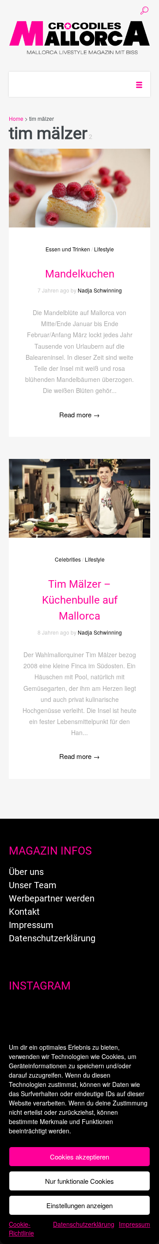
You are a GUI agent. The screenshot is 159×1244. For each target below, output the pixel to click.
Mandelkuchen (79, 274)
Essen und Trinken (67, 249)
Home (16, 118)
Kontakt (24, 911)
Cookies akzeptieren (79, 1156)
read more (79, 179)
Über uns (26, 872)
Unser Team (33, 885)
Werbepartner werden (52, 898)
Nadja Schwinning (100, 290)
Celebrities (68, 559)
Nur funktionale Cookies (79, 1181)
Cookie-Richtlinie (21, 1228)
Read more (79, 414)
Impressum (134, 1224)
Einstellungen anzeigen (79, 1205)
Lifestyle (104, 249)
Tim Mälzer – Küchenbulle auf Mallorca (79, 600)
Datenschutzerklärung (83, 1224)
